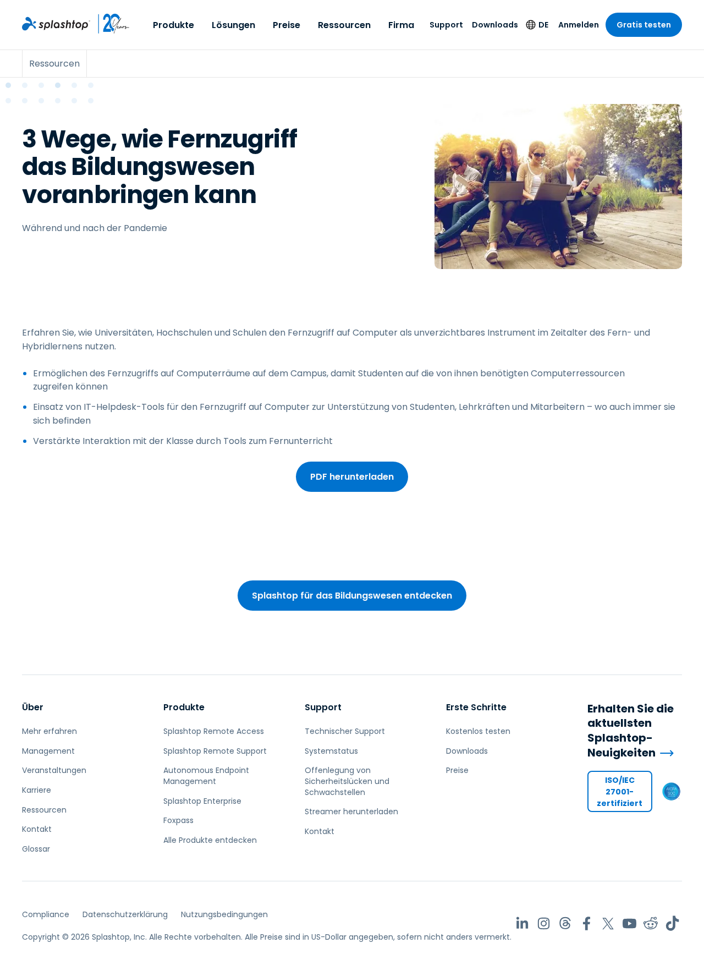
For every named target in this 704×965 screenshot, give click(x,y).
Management (48, 750)
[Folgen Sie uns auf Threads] (565, 923)
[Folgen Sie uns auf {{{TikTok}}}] (672, 923)
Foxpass (178, 820)
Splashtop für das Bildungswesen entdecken (352, 595)
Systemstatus (331, 750)
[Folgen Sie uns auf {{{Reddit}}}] (651, 923)
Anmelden (578, 24)
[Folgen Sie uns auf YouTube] (629, 923)
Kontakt (37, 829)
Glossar (36, 848)
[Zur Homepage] (56, 23)
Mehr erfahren (49, 731)
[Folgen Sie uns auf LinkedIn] (522, 923)
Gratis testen (644, 24)
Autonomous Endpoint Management (206, 776)
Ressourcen (344, 25)
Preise (286, 25)
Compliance (45, 914)
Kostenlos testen (478, 731)
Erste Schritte (476, 707)
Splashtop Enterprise (202, 801)
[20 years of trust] (110, 23)
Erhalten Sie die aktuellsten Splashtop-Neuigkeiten (630, 730)
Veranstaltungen (54, 770)
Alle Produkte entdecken (210, 840)
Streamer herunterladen (351, 811)
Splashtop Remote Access (213, 731)
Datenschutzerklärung (125, 914)
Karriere (36, 790)
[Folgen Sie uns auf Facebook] (586, 923)
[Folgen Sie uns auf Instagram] (543, 923)
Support (446, 24)
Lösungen (233, 25)
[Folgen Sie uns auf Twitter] (608, 923)
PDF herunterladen (352, 476)
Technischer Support (345, 731)
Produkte (173, 25)
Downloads (495, 24)
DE (543, 24)
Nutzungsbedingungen (224, 914)
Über (32, 707)
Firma (401, 25)
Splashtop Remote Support (215, 750)
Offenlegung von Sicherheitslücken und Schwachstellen (347, 781)
